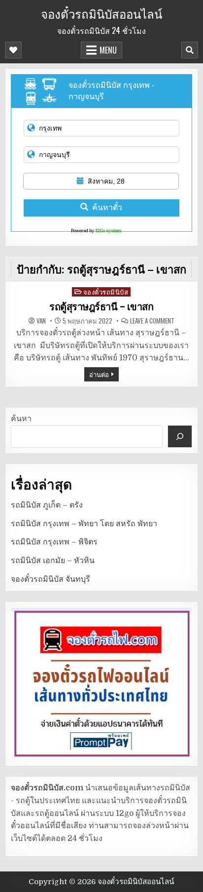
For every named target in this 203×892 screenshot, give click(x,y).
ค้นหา (21, 418)
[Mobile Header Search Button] (189, 50)
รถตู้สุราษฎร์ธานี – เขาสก (101, 307)
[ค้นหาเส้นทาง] (180, 436)
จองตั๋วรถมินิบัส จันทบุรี (50, 579)
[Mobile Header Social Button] (13, 50)
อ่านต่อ (99, 374)
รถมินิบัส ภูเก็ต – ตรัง (47, 505)
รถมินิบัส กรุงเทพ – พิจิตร (54, 542)
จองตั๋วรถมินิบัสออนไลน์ (101, 13)
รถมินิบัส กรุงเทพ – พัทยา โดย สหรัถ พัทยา (84, 523)
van (41, 321)
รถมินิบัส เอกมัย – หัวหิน (53, 560)
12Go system (108, 230)
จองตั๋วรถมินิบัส (106, 292)
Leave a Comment (152, 321)
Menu (108, 50)
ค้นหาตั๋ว (107, 207)
